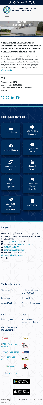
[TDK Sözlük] (31, 352)
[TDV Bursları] (11, 373)
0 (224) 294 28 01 (25, 244)
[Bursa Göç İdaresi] (11, 351)
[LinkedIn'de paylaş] (12, 98)
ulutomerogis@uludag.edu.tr (13, 255)
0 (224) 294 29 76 (11, 242)
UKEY (24, 314)
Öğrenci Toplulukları (9, 303)
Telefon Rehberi (28, 298)
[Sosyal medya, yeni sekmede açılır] (14, 2)
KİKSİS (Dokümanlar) (9, 327)
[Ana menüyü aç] (7, 17)
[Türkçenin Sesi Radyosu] (11, 358)
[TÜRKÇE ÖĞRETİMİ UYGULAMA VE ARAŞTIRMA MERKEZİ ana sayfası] (7, 10)
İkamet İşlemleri (8, 319)
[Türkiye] (31, 358)
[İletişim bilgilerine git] (34, 2)
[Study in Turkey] (31, 345)
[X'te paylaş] (7, 98)
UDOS (3, 314)
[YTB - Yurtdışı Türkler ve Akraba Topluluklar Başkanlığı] (31, 338)
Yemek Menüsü (7, 290)
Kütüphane (5, 298)
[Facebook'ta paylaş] (17, 98)
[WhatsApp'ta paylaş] (2, 98)
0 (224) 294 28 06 (11, 247)
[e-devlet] (11, 366)
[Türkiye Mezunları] (31, 366)
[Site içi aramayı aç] (30, 2)
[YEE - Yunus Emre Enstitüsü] (11, 345)
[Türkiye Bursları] (11, 338)
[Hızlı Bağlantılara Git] (10, 2)
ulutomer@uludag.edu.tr (14, 250)
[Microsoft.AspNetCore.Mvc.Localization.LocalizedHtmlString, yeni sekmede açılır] (22, 381)
